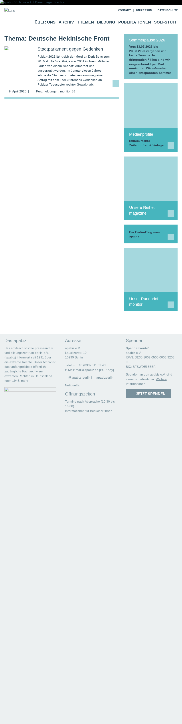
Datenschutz (168, 10)
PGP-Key (106, 370)
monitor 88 (67, 91)
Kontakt (124, 10)
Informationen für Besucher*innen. (89, 411)
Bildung (106, 22)
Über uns (45, 22)
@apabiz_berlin (79, 377)
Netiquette (72, 385)
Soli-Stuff (166, 22)
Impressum (144, 10)
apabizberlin (104, 377)
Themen (85, 22)
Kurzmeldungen (47, 91)
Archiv (66, 22)
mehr (24, 380)
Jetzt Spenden (150, 394)
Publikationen (134, 22)
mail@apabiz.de (87, 370)
